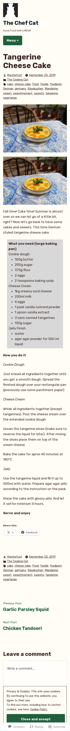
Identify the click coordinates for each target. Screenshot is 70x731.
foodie (44, 84)
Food (35, 84)
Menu (14, 40)
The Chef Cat (20, 23)
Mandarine (51, 88)
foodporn (56, 84)
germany (20, 88)
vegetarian (10, 98)
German (8, 88)
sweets (39, 93)
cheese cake (23, 84)
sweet (7, 93)
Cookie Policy (38, 709)
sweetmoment (22, 93)
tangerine (52, 93)
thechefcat (14, 75)
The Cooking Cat (17, 79)
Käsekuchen (35, 88)
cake (10, 84)
